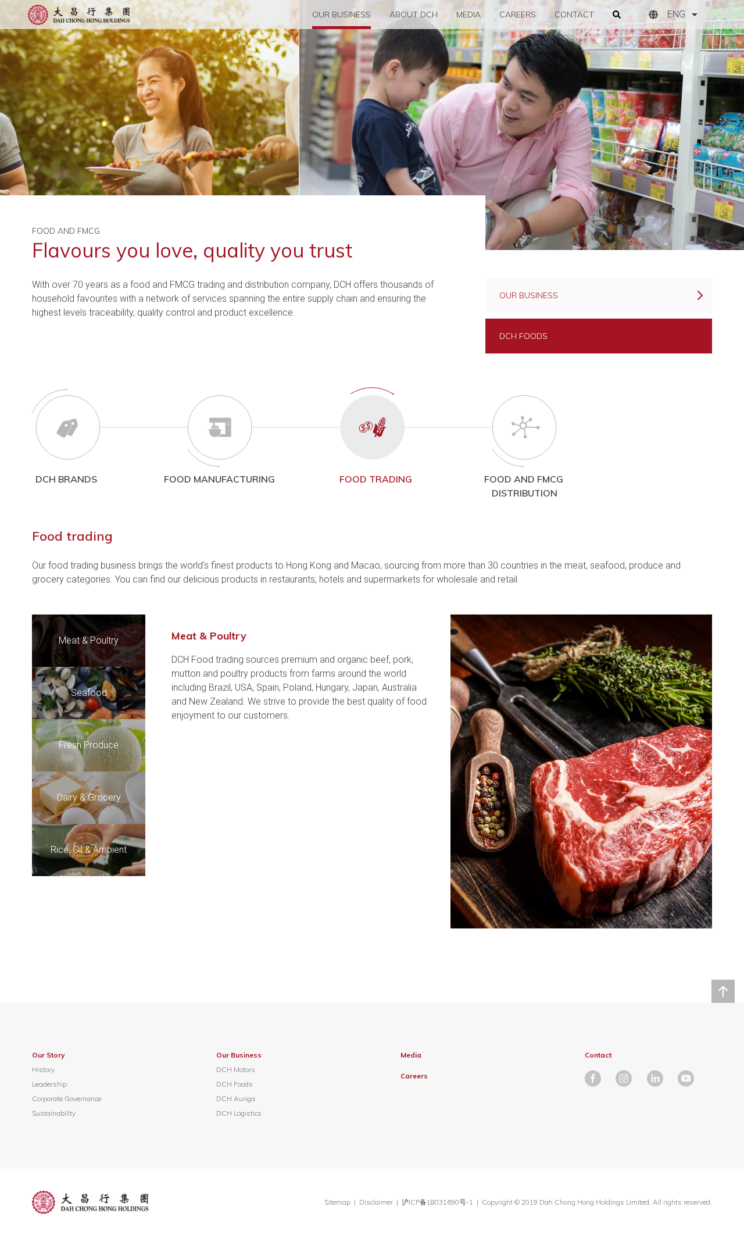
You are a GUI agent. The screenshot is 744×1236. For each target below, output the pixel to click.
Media (468, 14)
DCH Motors (235, 1069)
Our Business (341, 14)
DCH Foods (234, 1084)
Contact (574, 14)
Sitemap (337, 1202)
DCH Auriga (235, 1098)
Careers (517, 14)
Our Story (48, 1055)
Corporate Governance (66, 1098)
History (43, 1069)
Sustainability (54, 1113)
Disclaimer (376, 1202)
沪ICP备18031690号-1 (438, 1202)
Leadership (49, 1084)
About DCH (413, 14)
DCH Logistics (239, 1113)
